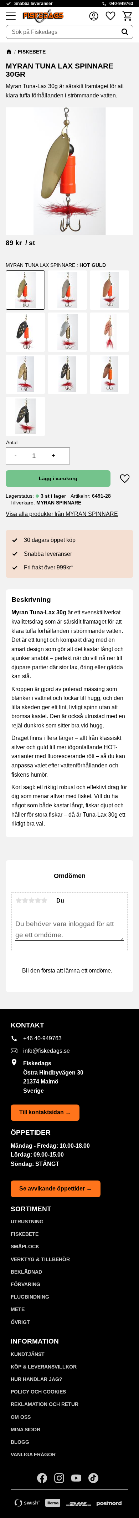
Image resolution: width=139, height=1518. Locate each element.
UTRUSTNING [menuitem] (27, 1221)
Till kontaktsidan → (45, 1112)
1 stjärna (18, 900)
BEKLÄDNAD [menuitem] (26, 1272)
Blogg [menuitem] (20, 1442)
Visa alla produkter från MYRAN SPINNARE (62, 514)
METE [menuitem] (18, 1309)
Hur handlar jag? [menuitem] (36, 1379)
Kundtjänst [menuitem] (28, 1354)
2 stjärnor (25, 900)
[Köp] (58, 478)
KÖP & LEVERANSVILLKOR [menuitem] (44, 1367)
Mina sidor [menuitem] (25, 1429)
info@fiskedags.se (46, 1051)
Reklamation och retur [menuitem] (44, 1404)
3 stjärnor (31, 900)
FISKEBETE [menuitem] (24, 1234)
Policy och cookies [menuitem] (38, 1392)
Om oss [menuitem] (21, 1417)
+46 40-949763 (42, 1038)
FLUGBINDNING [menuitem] (30, 1297)
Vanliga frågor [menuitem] (33, 1454)
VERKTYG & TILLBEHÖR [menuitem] (40, 1259)
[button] (10, 16)
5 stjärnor (44, 900)
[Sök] (125, 32)
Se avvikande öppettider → (55, 1189)
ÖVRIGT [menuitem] (20, 1322)
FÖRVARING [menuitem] (25, 1284)
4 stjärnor (38, 900)
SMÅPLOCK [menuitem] (25, 1246)
